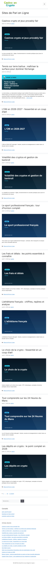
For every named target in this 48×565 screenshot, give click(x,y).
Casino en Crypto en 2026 (8, 552)
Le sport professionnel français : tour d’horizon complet (16, 535)
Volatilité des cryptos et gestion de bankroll (13, 533)
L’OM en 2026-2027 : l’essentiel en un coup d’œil (14, 530)
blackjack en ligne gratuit (8, 514)
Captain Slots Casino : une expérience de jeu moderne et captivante (19, 556)
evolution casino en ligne (8, 516)
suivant (11, 493)
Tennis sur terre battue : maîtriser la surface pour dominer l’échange (20, 67)
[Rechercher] (22, 501)
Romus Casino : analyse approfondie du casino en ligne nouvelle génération (21, 554)
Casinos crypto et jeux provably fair (20, 20)
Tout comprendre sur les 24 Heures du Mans (13, 543)
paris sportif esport (6, 511)
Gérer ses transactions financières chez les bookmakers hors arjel (18, 550)
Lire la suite (29, 97)
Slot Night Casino (6, 548)
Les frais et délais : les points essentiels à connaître (15, 537)
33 (7, 493)
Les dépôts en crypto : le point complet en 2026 (14, 545)
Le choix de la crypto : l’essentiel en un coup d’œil (14, 541)
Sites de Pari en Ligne (9, 59)
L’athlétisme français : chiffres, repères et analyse (14, 539)
